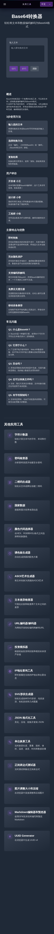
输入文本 (13, 42)
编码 (14, 69)
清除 (35, 69)
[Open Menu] (4, 4)
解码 (24, 69)
